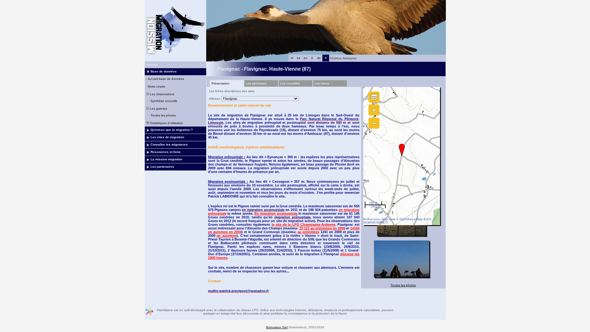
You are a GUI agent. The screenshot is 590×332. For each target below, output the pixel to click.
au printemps (308, 232)
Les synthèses (256, 83)
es (298, 58)
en (305, 58)
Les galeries (158, 108)
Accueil (152, 64)
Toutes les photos (403, 285)
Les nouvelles (290, 83)
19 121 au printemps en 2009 (322, 228)
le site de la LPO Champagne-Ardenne (303, 224)
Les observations (161, 94)
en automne (227, 235)
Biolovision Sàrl (277, 327)
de (319, 58)
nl (292, 58)
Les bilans (322, 83)
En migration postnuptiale (275, 213)
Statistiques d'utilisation (166, 123)
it (312, 58)
